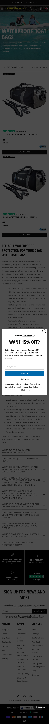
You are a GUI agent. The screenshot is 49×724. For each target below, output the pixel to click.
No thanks (24, 379)
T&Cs (23, 390)
